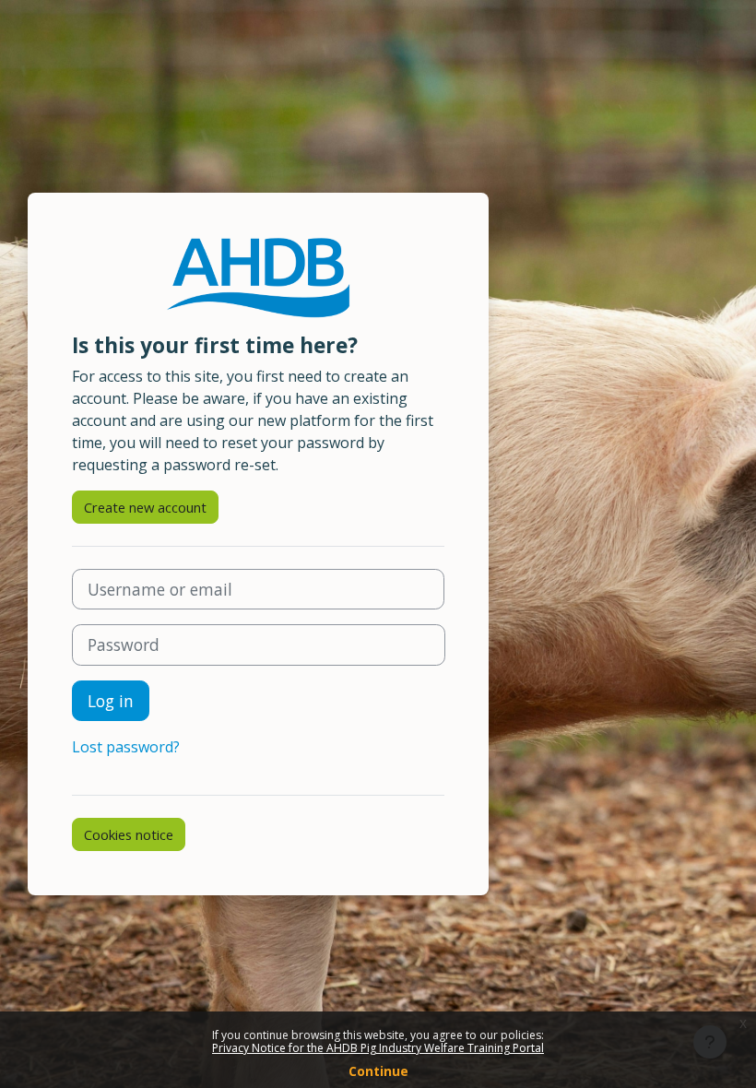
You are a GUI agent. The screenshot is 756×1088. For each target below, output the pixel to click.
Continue (378, 1071)
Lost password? (126, 747)
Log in (111, 701)
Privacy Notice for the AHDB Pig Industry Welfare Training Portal (378, 1048)
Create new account (145, 507)
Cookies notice (128, 834)
